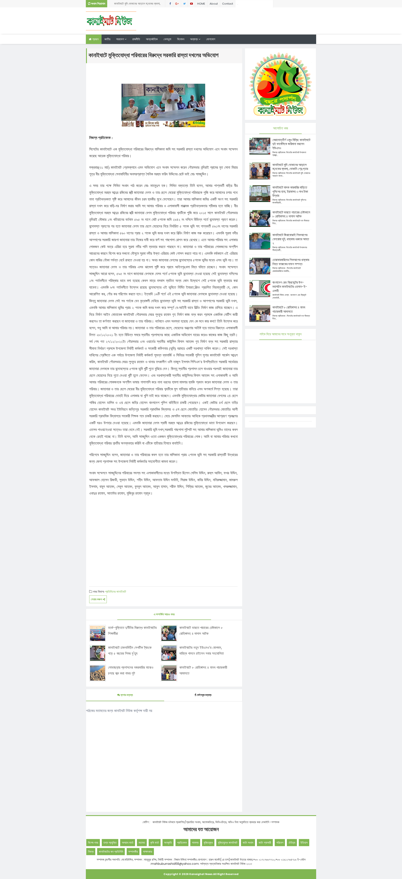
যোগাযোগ (210, 39)
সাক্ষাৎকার (147, 851)
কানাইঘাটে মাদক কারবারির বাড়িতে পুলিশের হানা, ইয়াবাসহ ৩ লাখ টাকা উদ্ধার (290, 191)
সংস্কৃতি (168, 842)
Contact (227, 4)
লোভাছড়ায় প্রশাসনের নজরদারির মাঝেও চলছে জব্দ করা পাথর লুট (130, 670)
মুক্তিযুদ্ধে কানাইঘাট (227, 842)
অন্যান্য (194, 39)
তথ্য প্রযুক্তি (110, 842)
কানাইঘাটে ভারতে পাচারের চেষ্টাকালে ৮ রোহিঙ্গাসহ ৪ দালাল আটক (201, 630)
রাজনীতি (136, 39)
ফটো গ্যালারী (265, 842)
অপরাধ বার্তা (127, 842)
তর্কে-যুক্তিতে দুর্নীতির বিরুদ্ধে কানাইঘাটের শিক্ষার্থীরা (132, 630)
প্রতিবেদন (182, 842)
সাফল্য (195, 842)
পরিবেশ (279, 842)
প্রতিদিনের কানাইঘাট (115, 591)
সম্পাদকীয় (133, 851)
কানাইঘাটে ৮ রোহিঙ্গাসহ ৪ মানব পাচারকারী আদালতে (203, 670)
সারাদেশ (120, 39)
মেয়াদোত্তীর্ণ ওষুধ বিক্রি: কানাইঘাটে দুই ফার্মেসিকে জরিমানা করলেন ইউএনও (291, 144)
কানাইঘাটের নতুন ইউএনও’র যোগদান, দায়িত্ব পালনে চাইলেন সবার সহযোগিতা (201, 650)
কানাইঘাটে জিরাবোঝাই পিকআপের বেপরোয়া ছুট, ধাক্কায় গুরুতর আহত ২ (290, 239)
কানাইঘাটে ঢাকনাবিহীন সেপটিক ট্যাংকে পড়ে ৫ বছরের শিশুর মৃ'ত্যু (130, 650)
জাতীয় (107, 39)
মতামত (142, 842)
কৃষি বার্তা (154, 842)
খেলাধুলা (167, 39)
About (214, 4)
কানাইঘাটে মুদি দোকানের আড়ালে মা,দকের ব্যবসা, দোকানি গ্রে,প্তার (290, 166)
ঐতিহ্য (292, 842)
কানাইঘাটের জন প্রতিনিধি (111, 851)
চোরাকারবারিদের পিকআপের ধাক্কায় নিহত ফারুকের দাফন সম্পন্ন (138, 4)
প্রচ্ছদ (95, 39)
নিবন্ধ (91, 851)
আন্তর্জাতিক (152, 39)
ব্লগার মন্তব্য (126, 695)
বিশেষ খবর (93, 842)
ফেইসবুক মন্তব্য (204, 695)
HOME (201, 4)
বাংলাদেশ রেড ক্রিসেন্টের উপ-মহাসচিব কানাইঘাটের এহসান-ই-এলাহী (289, 286)
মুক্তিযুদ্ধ (208, 842)
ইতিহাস (304, 842)
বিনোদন (180, 39)
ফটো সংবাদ (248, 842)
